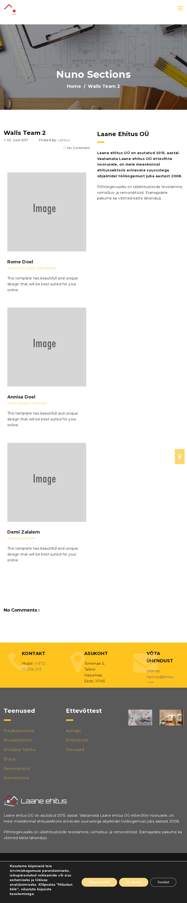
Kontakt (73, 731)
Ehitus (10, 759)
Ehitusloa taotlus (20, 749)
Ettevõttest (77, 740)
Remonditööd (17, 768)
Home (74, 86)
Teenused (75, 749)
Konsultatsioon (18, 740)
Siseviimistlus (16, 778)
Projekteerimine (19, 731)
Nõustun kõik (99, 882)
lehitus (64, 140)
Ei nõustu (133, 882)
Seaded (163, 882)
